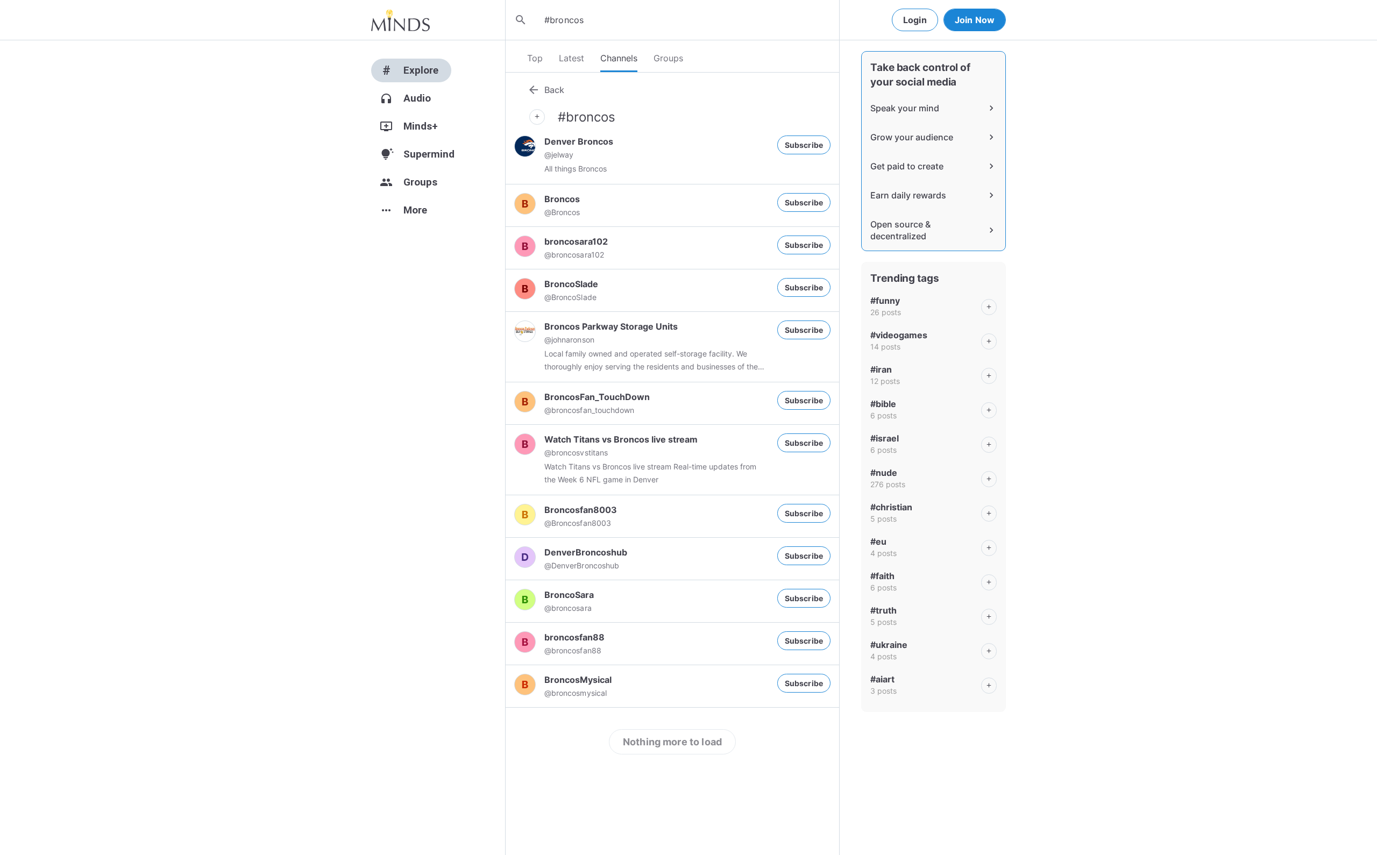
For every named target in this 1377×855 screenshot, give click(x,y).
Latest (571, 58)
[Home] (400, 20)
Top (535, 58)
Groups (668, 58)
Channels (618, 58)
